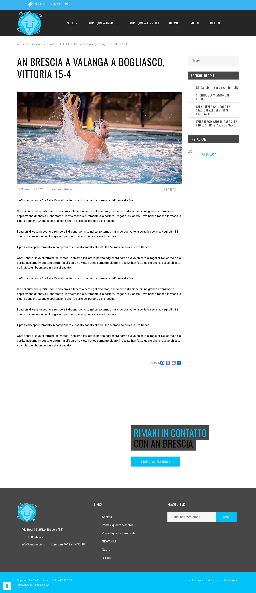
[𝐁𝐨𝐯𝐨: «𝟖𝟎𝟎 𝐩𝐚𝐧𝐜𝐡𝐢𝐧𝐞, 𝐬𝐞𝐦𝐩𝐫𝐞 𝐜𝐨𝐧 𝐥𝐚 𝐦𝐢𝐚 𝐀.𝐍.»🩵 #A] (231, 212)
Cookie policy (41, 584)
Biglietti (106, 558)
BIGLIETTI (40, 4)
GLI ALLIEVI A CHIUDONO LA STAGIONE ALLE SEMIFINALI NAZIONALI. (213, 110)
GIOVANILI (109, 541)
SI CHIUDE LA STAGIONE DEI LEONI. (213, 96)
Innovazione (232, 580)
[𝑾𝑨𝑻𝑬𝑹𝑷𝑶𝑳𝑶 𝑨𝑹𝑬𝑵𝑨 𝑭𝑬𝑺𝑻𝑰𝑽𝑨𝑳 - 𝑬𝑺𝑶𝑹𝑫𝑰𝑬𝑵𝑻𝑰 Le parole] (196, 172)
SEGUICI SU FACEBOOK (155, 461)
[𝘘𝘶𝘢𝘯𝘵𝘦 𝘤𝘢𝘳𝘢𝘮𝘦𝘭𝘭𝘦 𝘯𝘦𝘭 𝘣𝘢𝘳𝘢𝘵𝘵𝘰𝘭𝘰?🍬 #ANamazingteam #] (214, 172)
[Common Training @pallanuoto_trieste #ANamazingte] (231, 192)
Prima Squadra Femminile (118, 533)
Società (107, 517)
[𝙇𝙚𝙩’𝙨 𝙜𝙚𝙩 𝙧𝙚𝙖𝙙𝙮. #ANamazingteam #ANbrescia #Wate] (196, 192)
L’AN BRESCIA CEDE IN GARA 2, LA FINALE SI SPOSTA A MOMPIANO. (216, 123)
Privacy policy (24, 584)
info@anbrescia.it (33, 544)
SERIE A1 (170, 189)
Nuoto (106, 549)
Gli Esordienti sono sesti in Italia (217, 87)
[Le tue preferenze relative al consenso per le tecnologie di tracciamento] (7, 586)
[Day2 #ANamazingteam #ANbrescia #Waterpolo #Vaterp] (214, 212)
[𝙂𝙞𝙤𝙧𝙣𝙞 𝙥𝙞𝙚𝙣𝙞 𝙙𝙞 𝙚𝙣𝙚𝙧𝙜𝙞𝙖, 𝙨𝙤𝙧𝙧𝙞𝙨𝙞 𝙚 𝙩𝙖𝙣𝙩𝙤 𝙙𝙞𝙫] (231, 172)
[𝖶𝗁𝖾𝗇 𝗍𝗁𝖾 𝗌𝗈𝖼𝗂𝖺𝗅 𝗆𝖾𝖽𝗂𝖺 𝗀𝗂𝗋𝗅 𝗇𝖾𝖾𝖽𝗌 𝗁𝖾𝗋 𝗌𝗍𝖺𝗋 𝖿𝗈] (196, 212)
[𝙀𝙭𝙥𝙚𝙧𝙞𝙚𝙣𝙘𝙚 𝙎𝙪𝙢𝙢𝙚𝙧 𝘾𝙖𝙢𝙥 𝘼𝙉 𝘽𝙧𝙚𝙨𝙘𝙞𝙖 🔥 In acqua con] (214, 192)
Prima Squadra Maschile (118, 525)
